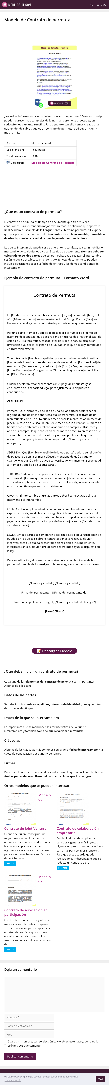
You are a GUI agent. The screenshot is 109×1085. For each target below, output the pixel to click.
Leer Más (10, 863)
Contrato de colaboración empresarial (78, 830)
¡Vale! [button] (100, 1079)
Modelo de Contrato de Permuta (52, 163)
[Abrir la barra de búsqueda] (91, 4)
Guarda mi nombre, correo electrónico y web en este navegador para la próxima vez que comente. (53, 1043)
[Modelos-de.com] (16, 4)
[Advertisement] (54, 31)
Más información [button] (13, 1080)
